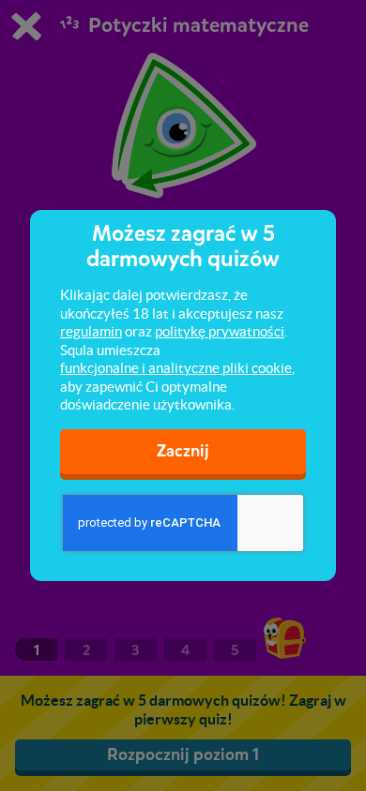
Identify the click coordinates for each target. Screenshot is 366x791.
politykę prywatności (219, 331)
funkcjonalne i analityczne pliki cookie (176, 368)
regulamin (91, 331)
